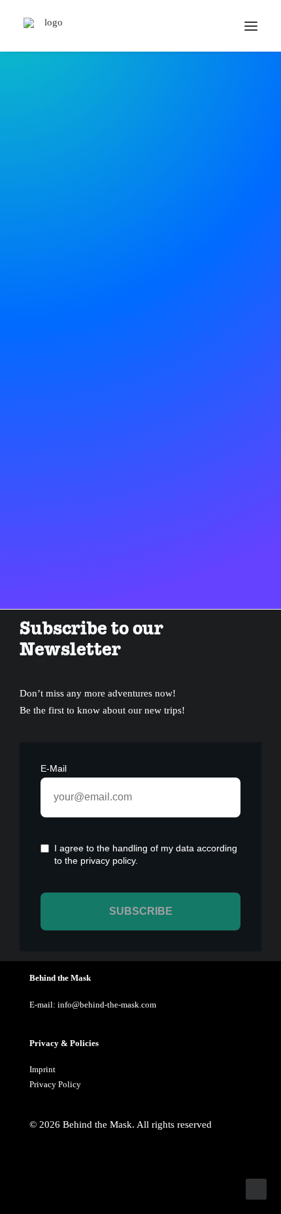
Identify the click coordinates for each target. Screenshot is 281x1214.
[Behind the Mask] (48, 26)
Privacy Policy (55, 1084)
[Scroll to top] (256, 1188)
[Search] (212, 26)
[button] (251, 26)
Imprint (42, 1069)
